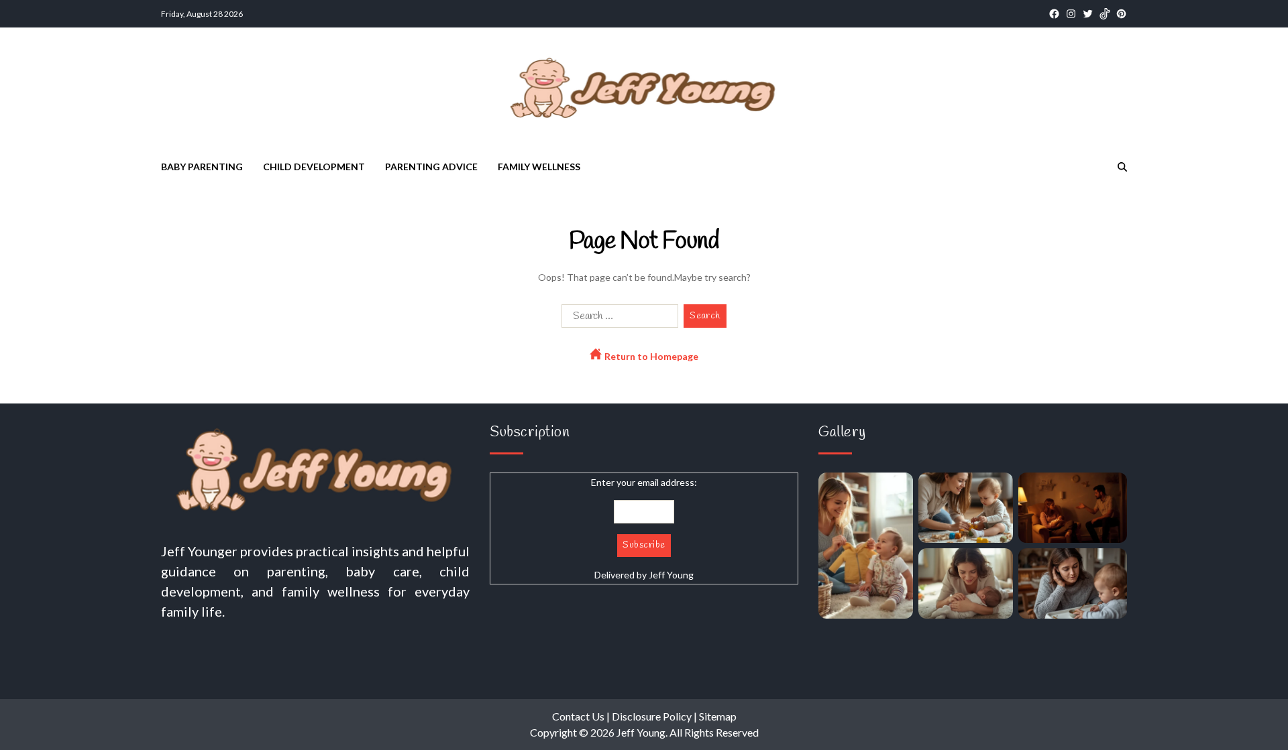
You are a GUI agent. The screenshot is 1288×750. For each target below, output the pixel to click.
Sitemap (718, 716)
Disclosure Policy (652, 716)
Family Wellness (539, 166)
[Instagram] (1071, 13)
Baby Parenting (202, 166)
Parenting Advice (431, 166)
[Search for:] (617, 318)
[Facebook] (1054, 13)
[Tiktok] (1104, 13)
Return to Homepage (650, 356)
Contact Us (578, 716)
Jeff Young (671, 574)
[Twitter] (1087, 13)
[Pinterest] (1121, 13)
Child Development (314, 166)
